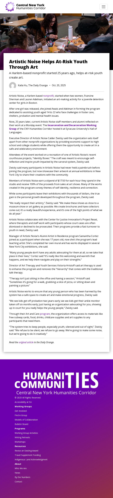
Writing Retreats (22, 437)
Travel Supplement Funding (28, 455)
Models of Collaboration (26, 419)
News (17, 472)
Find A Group (21, 415)
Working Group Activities (26, 433)
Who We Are (21, 468)
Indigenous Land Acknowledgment (31, 459)
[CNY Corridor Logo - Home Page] (56, 384)
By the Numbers (22, 477)
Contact (18, 481)
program (45, 313)
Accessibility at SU (23, 402)
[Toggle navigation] (103, 7)
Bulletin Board (21, 424)
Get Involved (21, 410)
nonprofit (48, 95)
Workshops (20, 441)
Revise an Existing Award (26, 450)
